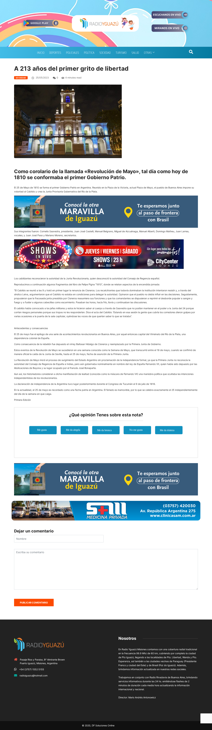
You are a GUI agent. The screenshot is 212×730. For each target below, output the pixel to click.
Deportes (55, 52)
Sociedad (105, 52)
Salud (135, 52)
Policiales (72, 52)
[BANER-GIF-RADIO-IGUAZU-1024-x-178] (99, 253)
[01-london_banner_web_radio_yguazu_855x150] (106, 211)
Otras (148, 52)
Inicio (40, 52)
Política (89, 52)
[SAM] (106, 510)
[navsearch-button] (191, 52)
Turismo (121, 52)
